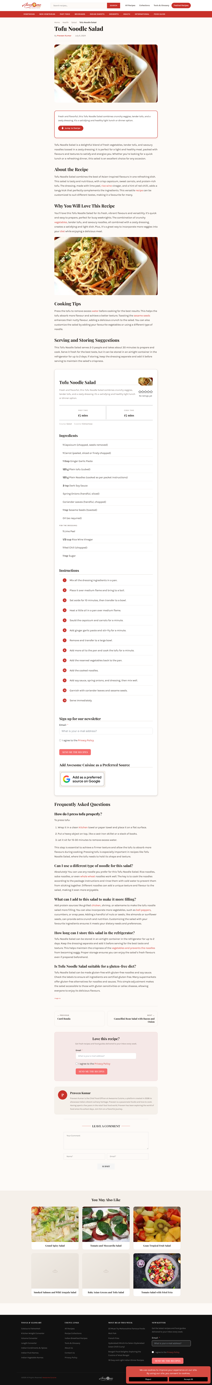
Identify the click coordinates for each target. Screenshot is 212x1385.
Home (57, 22)
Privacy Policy (86, 740)
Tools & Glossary (161, 5)
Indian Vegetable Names (32, 1357)
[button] (139, 391)
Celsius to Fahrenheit (30, 1328)
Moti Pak (112, 1333)
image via (57, 998)
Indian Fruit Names (30, 1353)
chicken (96, 905)
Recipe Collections (73, 1333)
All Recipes (130, 5)
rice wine (106, 185)
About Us (69, 1348)
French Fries (113, 1338)
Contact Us (70, 1353)
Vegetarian (29, 14)
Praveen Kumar (64, 35)
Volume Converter (29, 1338)
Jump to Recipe (72, 128)
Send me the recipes (75, 752)
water (95, 311)
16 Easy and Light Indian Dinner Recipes (126, 1360)
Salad (74, 22)
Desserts (114, 14)
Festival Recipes (181, 5)
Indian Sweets (97, 14)
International (142, 14)
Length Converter (29, 1343)
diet (62, 231)
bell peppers (143, 910)
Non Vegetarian (47, 14)
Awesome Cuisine (49, 1377)
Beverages (80, 14)
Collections (144, 5)
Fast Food (65, 14)
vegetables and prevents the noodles (133, 948)
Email (62, 725)
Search (113, 5)
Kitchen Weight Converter (32, 1333)
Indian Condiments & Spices (34, 1348)
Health (126, 14)
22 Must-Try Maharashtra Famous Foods (126, 1328)
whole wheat (87, 876)
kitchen (83, 827)
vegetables (60, 222)
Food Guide (159, 14)
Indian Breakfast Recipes (76, 1338)
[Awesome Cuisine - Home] (34, 5)
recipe (139, 190)
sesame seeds (142, 315)
